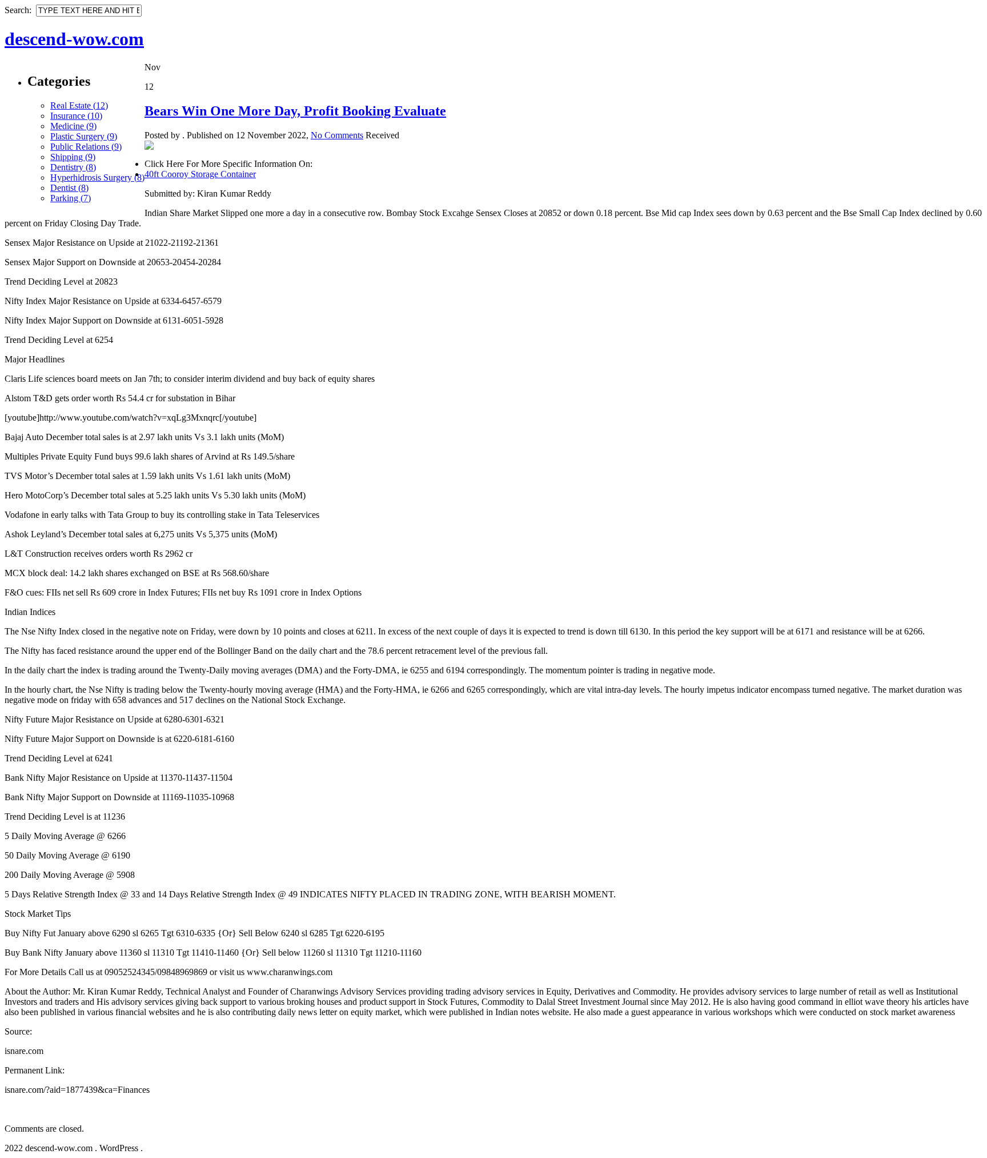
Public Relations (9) (86, 146)
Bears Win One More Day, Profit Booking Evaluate (295, 110)
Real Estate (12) (79, 105)
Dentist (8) (69, 188)
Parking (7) (70, 198)
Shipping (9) (72, 157)
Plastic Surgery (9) (83, 136)
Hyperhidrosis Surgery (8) (97, 177)
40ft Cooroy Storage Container (200, 174)
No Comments (337, 135)
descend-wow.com (74, 39)
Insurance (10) (76, 116)
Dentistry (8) (73, 167)
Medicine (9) (73, 126)
